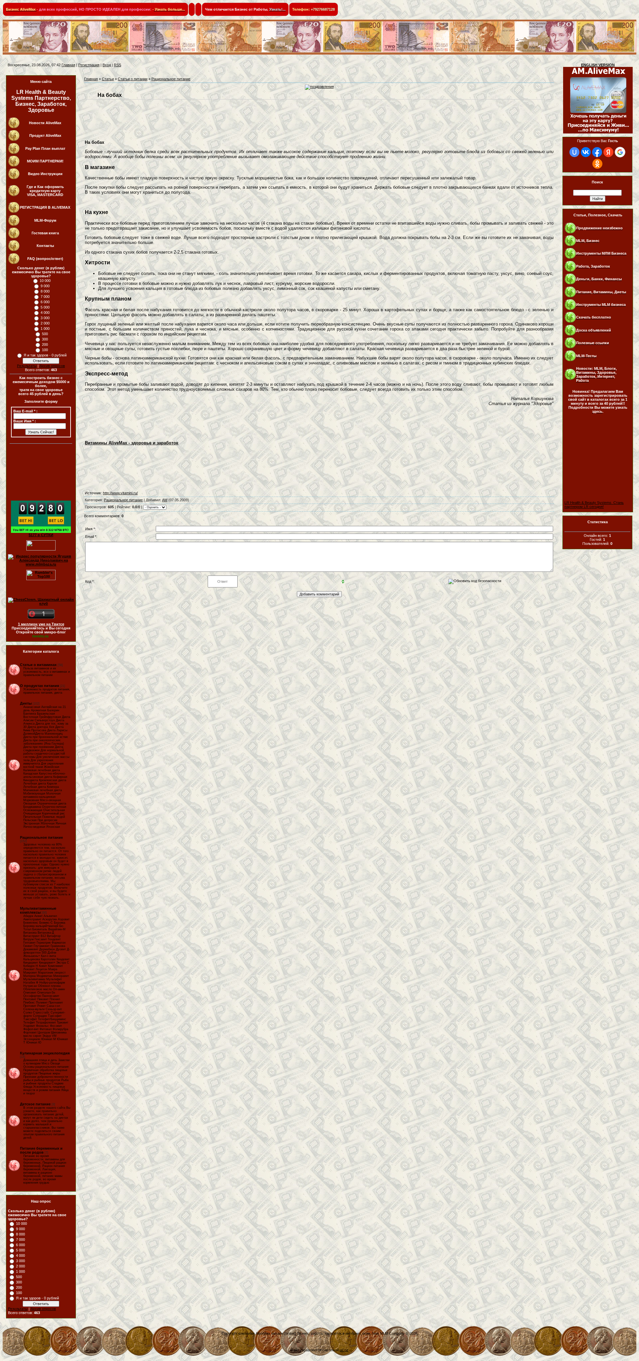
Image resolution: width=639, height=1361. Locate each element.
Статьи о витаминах (38, 665)
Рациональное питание (41, 837)
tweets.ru (40, 636)
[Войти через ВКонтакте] (586, 152)
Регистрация (89, 65)
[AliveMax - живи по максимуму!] (598, 135)
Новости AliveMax (45, 123)
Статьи (108, 79)
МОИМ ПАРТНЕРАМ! (45, 161)
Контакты (45, 246)
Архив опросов (52, 366)
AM (164, 500)
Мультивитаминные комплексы (38, 910)
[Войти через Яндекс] (608, 152)
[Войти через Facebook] (597, 152)
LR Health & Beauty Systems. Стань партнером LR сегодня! (594, 505)
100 (45, 350)
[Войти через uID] (574, 152)
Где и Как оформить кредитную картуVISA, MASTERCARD (45, 191)
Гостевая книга (45, 233)
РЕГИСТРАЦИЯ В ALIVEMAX (45, 207)
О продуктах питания (39, 686)
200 (45, 344)
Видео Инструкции (45, 174)
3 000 (45, 318)
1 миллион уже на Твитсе (41, 624)
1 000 (45, 329)
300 (45, 339)
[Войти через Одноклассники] (597, 164)
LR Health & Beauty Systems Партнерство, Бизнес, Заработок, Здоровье (41, 101)
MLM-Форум (45, 220)
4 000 (45, 313)
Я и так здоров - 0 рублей (45, 355)
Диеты (26, 703)
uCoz (344, 1350)
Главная (68, 65)
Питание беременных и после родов (41, 1150)
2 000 (45, 323)
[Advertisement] (594, 442)
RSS (117, 65)
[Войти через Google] (620, 152)
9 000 (45, 286)
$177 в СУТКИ (41, 535)
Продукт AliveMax (45, 135)
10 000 (45, 281)
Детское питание (35, 1104)
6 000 (45, 302)
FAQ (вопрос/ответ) (45, 259)
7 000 (45, 297)
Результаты (27, 366)
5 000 (45, 307)
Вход (107, 65)
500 (45, 334)
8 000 (45, 291)
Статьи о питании (132, 79)
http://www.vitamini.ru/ (120, 493)
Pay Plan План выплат (45, 148)
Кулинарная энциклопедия (45, 1053)
